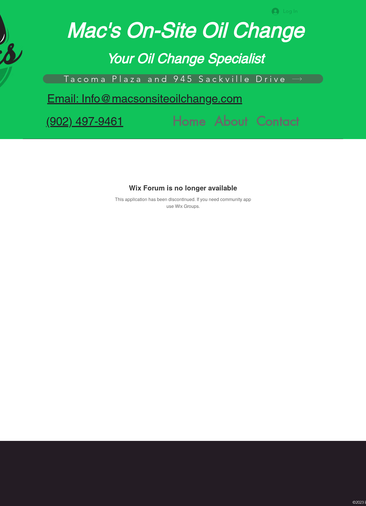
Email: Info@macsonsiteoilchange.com (144, 98)
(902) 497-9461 (84, 121)
